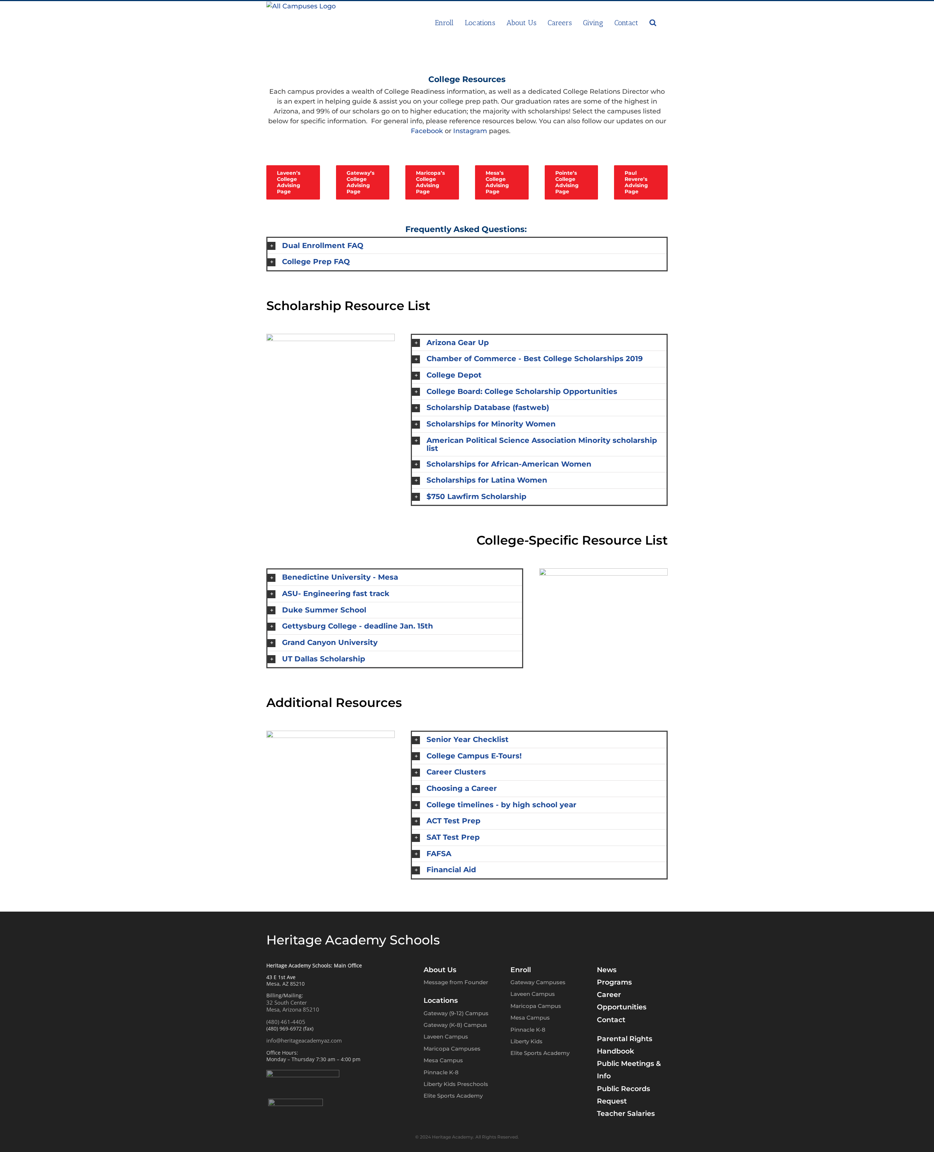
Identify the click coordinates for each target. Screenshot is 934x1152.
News (607, 970)
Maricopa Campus (535, 1005)
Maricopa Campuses (452, 1048)
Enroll (520, 970)
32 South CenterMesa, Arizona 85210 (292, 1006)
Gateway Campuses (538, 982)
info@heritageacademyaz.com (304, 1040)
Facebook (427, 131)
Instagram (470, 131)
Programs (614, 982)
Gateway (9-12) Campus (456, 1013)
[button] (652, 22)
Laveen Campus (446, 1036)
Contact (611, 1020)
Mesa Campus (443, 1060)
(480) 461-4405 (285, 1021)
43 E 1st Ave (281, 977)
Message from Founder (456, 982)
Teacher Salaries (626, 1113)
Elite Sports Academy (453, 1095)
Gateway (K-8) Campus (455, 1024)
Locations (441, 1000)
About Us (440, 970)
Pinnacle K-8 (441, 1072)
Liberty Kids (526, 1041)
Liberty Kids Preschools (456, 1084)
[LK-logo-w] (295, 1102)
